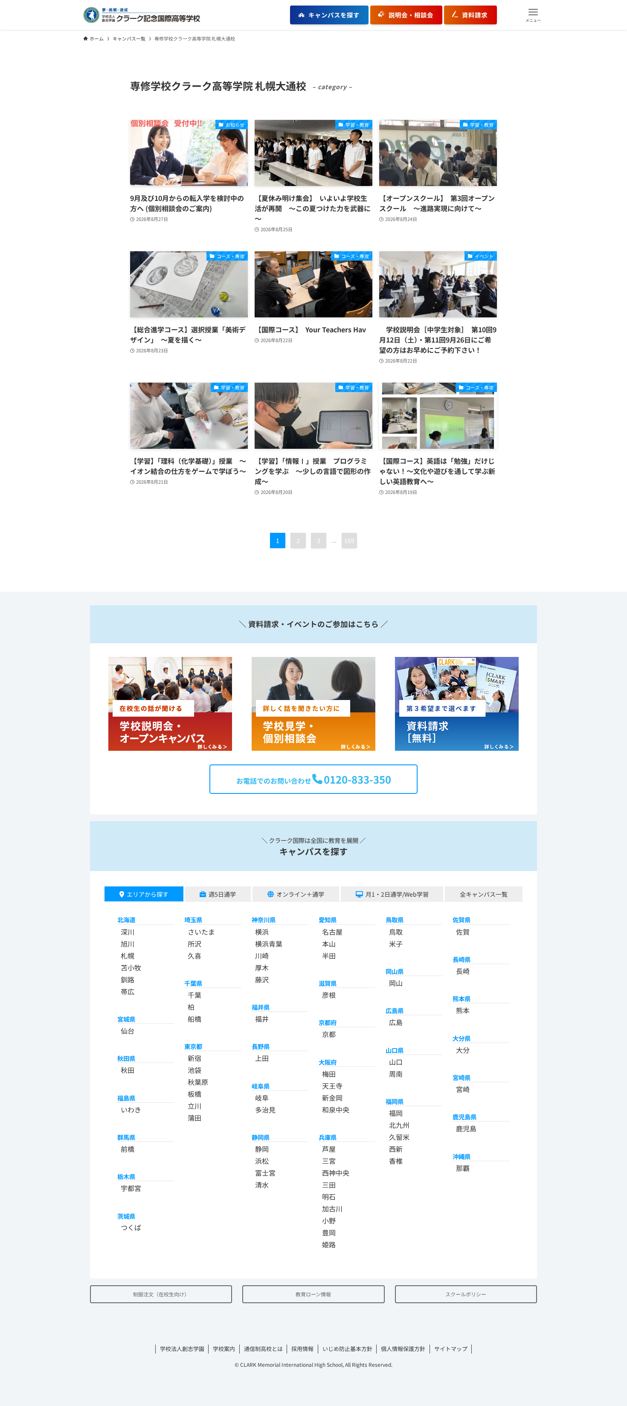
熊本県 (461, 998)
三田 (329, 1184)
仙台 (127, 1030)
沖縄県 (461, 1156)
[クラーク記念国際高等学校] (141, 15)
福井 (262, 1019)
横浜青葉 (268, 943)
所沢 (194, 943)
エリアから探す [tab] (147, 894)
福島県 (126, 1097)
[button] (533, 15)
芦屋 (329, 1149)
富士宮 (265, 1173)
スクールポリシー (465, 1294)
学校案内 (224, 1349)
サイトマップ (450, 1349)
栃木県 (126, 1176)
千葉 (194, 995)
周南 (396, 1074)
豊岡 (329, 1232)
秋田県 (126, 1058)
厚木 (262, 967)
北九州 (399, 1125)
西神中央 (335, 1173)
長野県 (261, 1046)
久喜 (194, 955)
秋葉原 (198, 1082)
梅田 (329, 1074)
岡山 (396, 983)
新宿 (194, 1058)
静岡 (262, 1149)
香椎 (396, 1161)
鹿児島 (466, 1128)
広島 (396, 1022)
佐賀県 (461, 919)
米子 (396, 943)
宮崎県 (461, 1077)
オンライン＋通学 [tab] (300, 894)
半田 (329, 955)
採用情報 (302, 1349)
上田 (262, 1058)
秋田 (127, 1070)
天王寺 (332, 1086)
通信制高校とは (263, 1349)
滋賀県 (328, 983)
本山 (329, 943)
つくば (131, 1227)
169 (349, 540)
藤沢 (262, 979)
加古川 (332, 1208)
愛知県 (328, 919)
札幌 (127, 955)
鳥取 (396, 932)
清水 (262, 1184)
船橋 (194, 1019)
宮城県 (126, 1018)
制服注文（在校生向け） (161, 1294)
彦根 (329, 995)
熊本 (463, 1010)
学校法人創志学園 (182, 1349)
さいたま (201, 932)
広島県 (394, 1010)
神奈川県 (264, 919)
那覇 (463, 1168)
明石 (329, 1196)
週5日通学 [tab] (222, 894)
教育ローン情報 (313, 1294)
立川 (194, 1106)
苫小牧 (131, 967)
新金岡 (332, 1097)
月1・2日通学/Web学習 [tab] (397, 894)
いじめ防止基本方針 (347, 1349)
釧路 (127, 979)
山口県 (394, 1050)
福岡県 (394, 1101)
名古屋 (332, 932)
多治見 (265, 1109)
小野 (329, 1220)
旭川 (127, 943)
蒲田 (194, 1118)
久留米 (399, 1137)
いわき (131, 1109)
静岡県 (261, 1137)
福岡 (396, 1113)
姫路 (329, 1244)
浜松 (262, 1161)
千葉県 (193, 983)
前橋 (127, 1149)
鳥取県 (394, 919)
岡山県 (394, 971)
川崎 (262, 955)
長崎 (463, 971)
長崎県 (461, 959)
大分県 (461, 1038)
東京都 (193, 1046)
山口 (396, 1062)
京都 (329, 1034)
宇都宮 (131, 1188)
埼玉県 (193, 919)
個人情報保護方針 (403, 1349)
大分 (463, 1050)
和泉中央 (335, 1109)
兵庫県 (328, 1137)
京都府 (328, 1022)
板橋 (194, 1094)
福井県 (261, 1006)
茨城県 (126, 1215)
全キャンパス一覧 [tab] (484, 894)
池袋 (194, 1070)
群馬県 (126, 1137)
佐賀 (463, 932)
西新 (396, 1149)
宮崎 (463, 1089)
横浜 (262, 932)
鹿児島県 (464, 1116)
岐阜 (262, 1097)
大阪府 (328, 1061)
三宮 (329, 1161)
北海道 (126, 919)
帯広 (127, 991)
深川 (127, 932)
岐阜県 (261, 1085)
